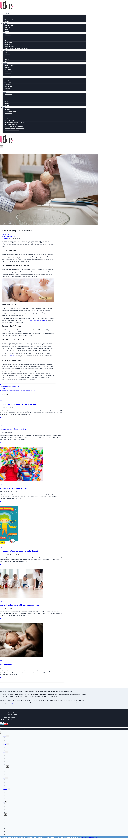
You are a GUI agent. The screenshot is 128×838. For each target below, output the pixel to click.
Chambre (4, 744)
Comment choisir (11, 355)
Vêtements (7, 103)
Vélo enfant (7, 88)
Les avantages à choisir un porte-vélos (9, 385)
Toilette (4, 766)
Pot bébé (7, 59)
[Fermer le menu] (0, 732)
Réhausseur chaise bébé (9, 46)
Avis (3, 814)
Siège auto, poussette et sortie (11, 99)
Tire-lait (6, 40)
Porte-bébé (7, 67)
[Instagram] (1, 724)
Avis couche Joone (8, 109)
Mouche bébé (7, 61)
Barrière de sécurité (9, 19)
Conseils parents (6, 234)
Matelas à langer (8, 55)
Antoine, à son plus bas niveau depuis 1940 (37, 320)
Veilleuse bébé (8, 78)
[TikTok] (3, 724)
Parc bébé (7, 21)
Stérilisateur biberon (9, 36)
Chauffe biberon (8, 35)
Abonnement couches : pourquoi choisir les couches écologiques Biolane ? (18, 389)
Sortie (4, 778)
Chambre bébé (8, 95)
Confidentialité (12, 713)
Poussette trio (8, 73)
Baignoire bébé (8, 52)
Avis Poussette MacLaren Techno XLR (12, 130)
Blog (4, 802)
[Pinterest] (7, 724)
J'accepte (84, 837)
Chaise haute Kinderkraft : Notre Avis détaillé (13, 114)
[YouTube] (5, 724)
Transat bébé (7, 80)
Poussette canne (8, 71)
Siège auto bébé (8, 69)
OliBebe (6, 238)
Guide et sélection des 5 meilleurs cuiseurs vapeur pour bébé (16, 48)
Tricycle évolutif (8, 84)
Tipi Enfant (7, 90)
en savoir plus (94, 837)
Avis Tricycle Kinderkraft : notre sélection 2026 (14, 126)
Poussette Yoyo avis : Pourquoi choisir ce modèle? (14, 128)
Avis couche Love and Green (10, 111)
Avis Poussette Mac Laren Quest (11, 131)
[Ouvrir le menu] (1, 146)
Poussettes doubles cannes (10, 74)
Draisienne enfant (8, 86)
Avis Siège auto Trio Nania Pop (11, 124)
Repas (4, 752)
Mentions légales (12, 714)
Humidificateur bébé (9, 25)
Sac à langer (7, 54)
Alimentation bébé (8, 94)
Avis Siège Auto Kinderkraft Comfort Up (12, 118)
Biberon (6, 38)
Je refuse (88, 837)
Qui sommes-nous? (7, 719)
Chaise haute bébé (8, 44)
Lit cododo (7, 31)
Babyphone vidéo (8, 17)
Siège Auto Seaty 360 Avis (10, 116)
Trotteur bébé (8, 82)
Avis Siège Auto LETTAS (9, 120)
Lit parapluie (7, 27)
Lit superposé (7, 29)
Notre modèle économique (13, 704)
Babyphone (7, 15)
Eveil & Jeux (7, 101)
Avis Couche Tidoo (8, 113)
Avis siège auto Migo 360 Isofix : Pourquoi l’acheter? (14, 122)
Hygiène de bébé (8, 97)
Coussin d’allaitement (9, 42)
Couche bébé (7, 57)
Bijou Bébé (7, 105)
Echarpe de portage (9, 65)
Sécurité (4, 736)
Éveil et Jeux (5, 789)
